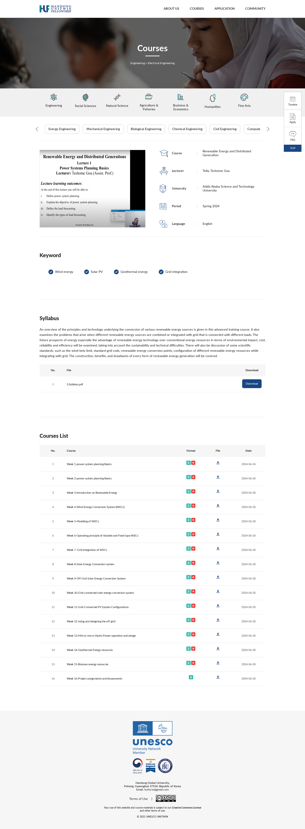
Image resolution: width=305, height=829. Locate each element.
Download (252, 383)
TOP (292, 148)
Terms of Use (138, 799)
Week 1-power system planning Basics (89, 464)
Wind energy (64, 272)
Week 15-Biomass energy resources (87, 664)
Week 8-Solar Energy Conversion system (90, 564)
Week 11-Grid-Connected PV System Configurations (98, 607)
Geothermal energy (134, 272)
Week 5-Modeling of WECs (83, 521)
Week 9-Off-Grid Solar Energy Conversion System (96, 578)
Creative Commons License (186, 808)
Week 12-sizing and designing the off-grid (91, 621)
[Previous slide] (37, 129)
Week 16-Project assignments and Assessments (94, 678)
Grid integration (176, 272)
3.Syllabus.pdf (75, 384)
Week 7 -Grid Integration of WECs (87, 550)
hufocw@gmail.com (156, 789)
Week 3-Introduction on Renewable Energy (92, 492)
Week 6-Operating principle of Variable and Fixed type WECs (102, 535)
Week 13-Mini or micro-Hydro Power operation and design (101, 635)
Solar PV (97, 272)
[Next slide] (268, 129)
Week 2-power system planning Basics (89, 478)
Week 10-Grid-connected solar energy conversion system (100, 592)
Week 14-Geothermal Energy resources (90, 650)
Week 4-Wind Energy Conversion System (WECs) (96, 507)
